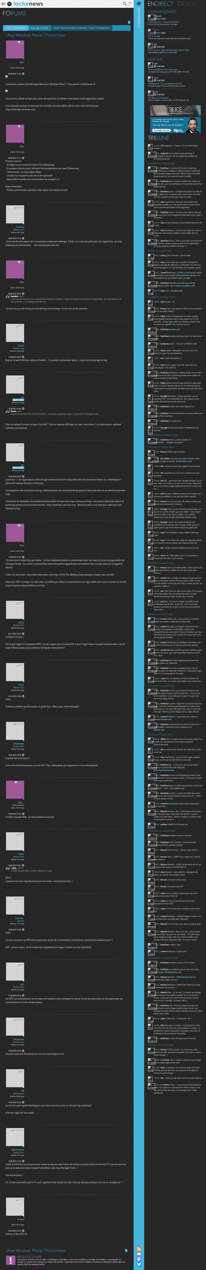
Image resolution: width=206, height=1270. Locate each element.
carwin (156, 92)
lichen (156, 63)
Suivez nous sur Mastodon (139, 1259)
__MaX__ (20, 802)
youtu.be (166, 158)
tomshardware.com (184, 461)
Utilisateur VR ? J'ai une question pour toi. (165, 83)
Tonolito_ (19, 918)
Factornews (16, 28)
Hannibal (20, 227)
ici (94, 84)
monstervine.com (160, 744)
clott (155, 44)
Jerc (22, 984)
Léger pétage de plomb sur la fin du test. (162, 52)
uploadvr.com (172, 650)
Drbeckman (19, 743)
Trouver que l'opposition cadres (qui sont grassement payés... (170, 38)
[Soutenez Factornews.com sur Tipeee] (175, 132)
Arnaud (20, 1219)
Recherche (125, 4)
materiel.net (187, 977)
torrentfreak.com (188, 285)
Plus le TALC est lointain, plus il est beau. (163, 24)
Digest (187, 4)
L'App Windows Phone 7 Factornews (81, 28)
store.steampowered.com (163, 770)
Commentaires (162, 11)
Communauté (139, 620)
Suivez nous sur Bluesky (139, 1264)
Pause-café (39, 28)
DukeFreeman (17, 1149)
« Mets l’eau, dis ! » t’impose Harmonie (163, 22)
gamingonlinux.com (174, 803)
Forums (155, 59)
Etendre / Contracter (139, 1243)
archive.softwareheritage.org (181, 275)
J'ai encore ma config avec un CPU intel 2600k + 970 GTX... (169, 72)
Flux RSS (139, 1249)
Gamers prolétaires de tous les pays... (163, 69)
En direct (160, 4)
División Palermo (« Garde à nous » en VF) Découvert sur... (169, 100)
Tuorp (156, 77)
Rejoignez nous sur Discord (139, 1254)
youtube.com (174, 329)
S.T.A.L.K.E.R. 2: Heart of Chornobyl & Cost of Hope (168, 50)
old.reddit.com (176, 555)
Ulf (22, 1090)
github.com (179, 788)
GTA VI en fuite (154, 36)
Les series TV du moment (158, 98)
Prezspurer (157, 16)
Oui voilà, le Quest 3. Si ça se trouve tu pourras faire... (167, 86)
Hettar (21, 622)
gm (22, 397)
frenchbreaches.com (173, 972)
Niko (22, 62)
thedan (21, 345)
